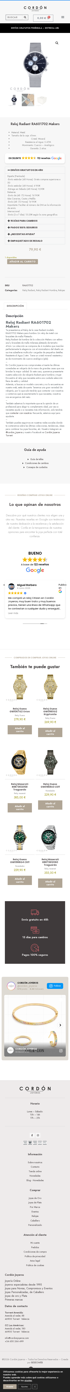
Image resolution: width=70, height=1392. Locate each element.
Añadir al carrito (22, 261)
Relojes (61, 290)
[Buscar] (25, 17)
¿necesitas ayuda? (23, 234)
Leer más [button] (13, 613)
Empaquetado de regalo (26, 240)
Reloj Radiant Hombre (46, 290)
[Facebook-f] (32, 1135)
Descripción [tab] (15, 306)
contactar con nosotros (21, 413)
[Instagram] (38, 1135)
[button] (62, 17)
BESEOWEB (37, 1362)
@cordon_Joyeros (14, 432)
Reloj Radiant (28, 290)
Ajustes (24, 1386)
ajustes (28, 1380)
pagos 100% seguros (24, 227)
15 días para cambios (24, 220)
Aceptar (9, 1386)
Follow (57, 985)
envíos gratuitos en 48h (27, 170)
